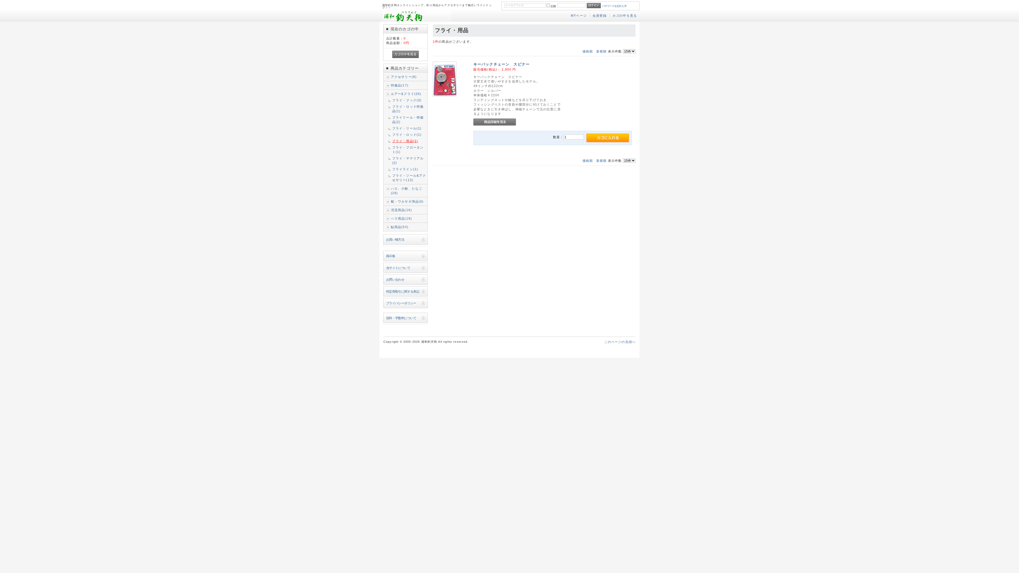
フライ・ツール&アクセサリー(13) (409, 178)
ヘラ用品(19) (401, 218)
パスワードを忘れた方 (614, 6)
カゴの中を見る (624, 15)
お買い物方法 (395, 239)
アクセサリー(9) (404, 77)
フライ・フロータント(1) (408, 150)
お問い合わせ (395, 279)
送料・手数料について (401, 318)
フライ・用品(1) (405, 141)
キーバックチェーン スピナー (505, 64)
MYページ (579, 15)
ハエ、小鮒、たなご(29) (406, 191)
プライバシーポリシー (401, 303)
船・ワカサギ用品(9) (407, 201)
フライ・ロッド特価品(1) (408, 109)
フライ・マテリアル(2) (408, 160)
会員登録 (600, 15)
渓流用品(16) (401, 210)
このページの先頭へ (620, 342)
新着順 (601, 51)
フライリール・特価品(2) (408, 120)
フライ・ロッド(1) (407, 134)
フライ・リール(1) (407, 128)
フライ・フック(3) (407, 100)
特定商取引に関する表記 (403, 291)
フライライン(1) (405, 169)
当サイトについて (398, 268)
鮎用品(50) (399, 227)
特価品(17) (399, 85)
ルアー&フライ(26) (406, 94)
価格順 (587, 51)
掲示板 (390, 256)
